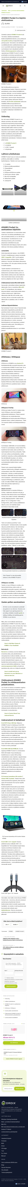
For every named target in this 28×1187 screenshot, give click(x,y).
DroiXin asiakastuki (14, 101)
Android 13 (20, 363)
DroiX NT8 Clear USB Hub (8, 723)
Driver (3, 1146)
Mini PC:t (3, 1124)
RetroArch (4, 652)
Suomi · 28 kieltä (21, 1183)
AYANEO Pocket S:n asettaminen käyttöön (12, 1004)
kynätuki (11, 778)
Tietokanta (4, 10)
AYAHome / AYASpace (10, 1008)
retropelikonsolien (6, 40)
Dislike (15, 924)
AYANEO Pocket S (5, 12)
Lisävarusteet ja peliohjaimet (9, 1131)
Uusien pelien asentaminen (11, 1010)
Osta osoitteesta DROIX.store (9, 1162)
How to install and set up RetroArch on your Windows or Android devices (13, 673)
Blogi (2, 1165)
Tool (2, 1151)
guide (20, 613)
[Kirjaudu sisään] (25, 6)
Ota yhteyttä (4, 1170)
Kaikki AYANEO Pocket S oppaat (14, 1058)
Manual (3, 1156)
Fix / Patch (4, 1153)
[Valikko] (3, 6)
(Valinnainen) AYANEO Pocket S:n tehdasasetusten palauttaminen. (12, 1014)
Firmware (3, 1141)
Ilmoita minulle (19, 1088)
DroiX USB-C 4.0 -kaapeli (8, 841)
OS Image (4, 1148)
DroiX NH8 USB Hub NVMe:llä (9, 748)
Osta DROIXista (14, 1042)
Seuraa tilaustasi (6, 1167)
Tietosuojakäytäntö (6, 1172)
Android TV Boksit (6, 1129)
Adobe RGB (4, 778)
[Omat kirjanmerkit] (20, 6)
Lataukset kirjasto (6, 1138)
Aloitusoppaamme (11, 51)
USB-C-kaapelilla (6, 257)
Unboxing (7, 998)
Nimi (6, 970)
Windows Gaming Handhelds (9, 1119)
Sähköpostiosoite (18, 971)
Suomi (25, 1)
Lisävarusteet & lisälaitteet (11, 1017)
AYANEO (11, 931)
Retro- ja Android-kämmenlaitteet (16, 10)
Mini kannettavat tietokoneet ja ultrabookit (13, 1126)
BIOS (2, 1143)
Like (7, 924)
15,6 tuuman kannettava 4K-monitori (11, 776)
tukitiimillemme (5, 910)
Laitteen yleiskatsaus (9, 1001)
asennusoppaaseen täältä (9, 666)
